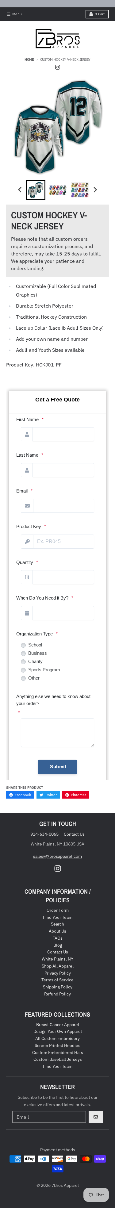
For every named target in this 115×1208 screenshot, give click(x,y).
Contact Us (74, 834)
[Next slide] (95, 190)
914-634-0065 (44, 834)
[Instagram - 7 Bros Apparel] (58, 67)
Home (29, 59)
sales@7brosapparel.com (57, 856)
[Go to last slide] (20, 190)
